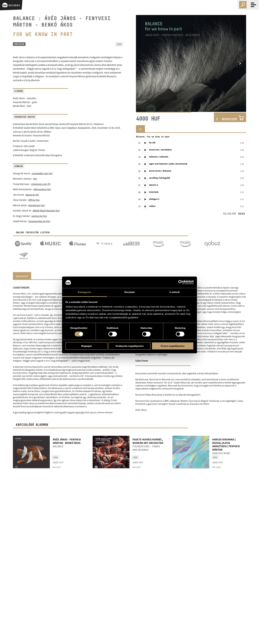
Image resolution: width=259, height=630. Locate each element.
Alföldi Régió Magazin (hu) (46, 210)
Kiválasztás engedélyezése (130, 346)
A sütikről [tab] (174, 292)
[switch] (112, 334)
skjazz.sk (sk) (32, 194)
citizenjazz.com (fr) (41, 184)
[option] (191, 63)
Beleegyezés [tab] (84, 292)
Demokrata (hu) (36, 205)
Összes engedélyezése (173, 346)
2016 (56, 457)
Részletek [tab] (129, 292)
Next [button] (240, 63)
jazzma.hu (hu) (39, 216)
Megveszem (229, 119)
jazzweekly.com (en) (42, 173)
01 (140, 129)
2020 (135, 457)
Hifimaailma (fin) (42, 189)
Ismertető (22, 276)
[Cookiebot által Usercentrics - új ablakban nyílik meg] (180, 282)
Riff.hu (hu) (34, 200)
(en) (35, 178)
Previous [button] (142, 63)
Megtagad (86, 346)
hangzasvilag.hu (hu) (39, 221)
